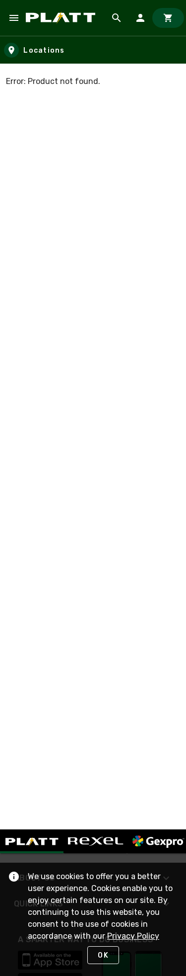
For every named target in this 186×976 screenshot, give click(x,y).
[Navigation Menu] (14, 18)
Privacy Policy (133, 936)
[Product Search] (116, 18)
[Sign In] (140, 18)
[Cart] (168, 18)
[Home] (62, 18)
